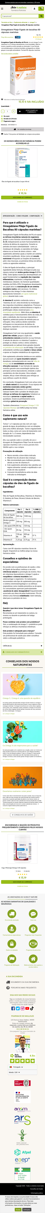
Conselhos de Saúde (23, 815)
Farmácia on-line (6, 22)
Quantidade (5, 106)
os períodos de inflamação (13, 347)
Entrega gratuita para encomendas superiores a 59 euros (22, 2)
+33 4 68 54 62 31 (22, 1029)
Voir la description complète (9, 53)
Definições (26, 1210)
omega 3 (32, 22)
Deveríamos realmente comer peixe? (17, 791)
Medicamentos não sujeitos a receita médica (33, 966)
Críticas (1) (7, 646)
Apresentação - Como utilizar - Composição (21, 216)
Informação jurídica (37, 1193)
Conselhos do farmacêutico (17, 652)
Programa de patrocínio (33, 950)
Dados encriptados (12, 950)
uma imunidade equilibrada (18, 311)
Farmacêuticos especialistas (12, 935)
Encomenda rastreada (12, 920)
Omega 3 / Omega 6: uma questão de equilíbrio (21, 698)
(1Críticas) (38, 39)
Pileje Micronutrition (7, 37)
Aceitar (18, 1210)
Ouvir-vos (33, 920)
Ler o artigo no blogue (9, 713)
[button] (2, 8)
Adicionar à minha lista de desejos (14, 99)
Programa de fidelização (11, 965)
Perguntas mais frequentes (33, 935)
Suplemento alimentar (21, 22)
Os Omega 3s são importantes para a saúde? (20, 745)
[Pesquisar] (41, 16)
